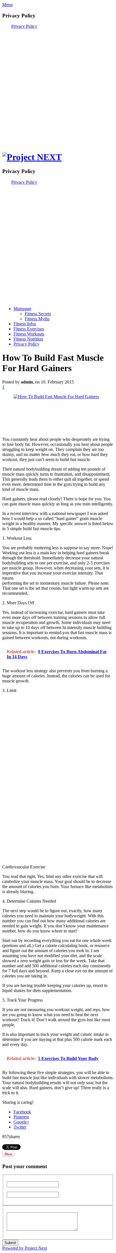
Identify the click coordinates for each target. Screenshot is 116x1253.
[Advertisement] (58, 87)
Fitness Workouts (29, 334)
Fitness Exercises (29, 328)
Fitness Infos (25, 323)
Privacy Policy (24, 26)
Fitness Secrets (38, 313)
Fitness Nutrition (28, 339)
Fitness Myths (37, 318)
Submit (10, 1243)
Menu (7, 4)
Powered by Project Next (24, 1248)
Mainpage (22, 308)
